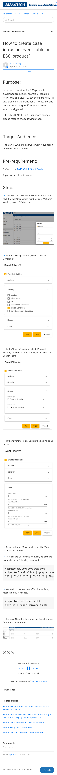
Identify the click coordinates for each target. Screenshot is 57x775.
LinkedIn (12, 652)
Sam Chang (15, 63)
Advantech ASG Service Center (16, 14)
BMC (43, 14)
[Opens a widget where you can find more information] (47, 770)
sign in (11, 754)
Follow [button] (28, 71)
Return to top (9, 689)
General (35, 14)
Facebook (4, 652)
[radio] (22, 668)
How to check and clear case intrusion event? (24, 722)
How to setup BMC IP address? (17, 727)
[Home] (29, 6)
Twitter (8, 652)
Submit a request (39, 681)
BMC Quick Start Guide (30, 169)
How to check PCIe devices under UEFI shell (24, 732)
